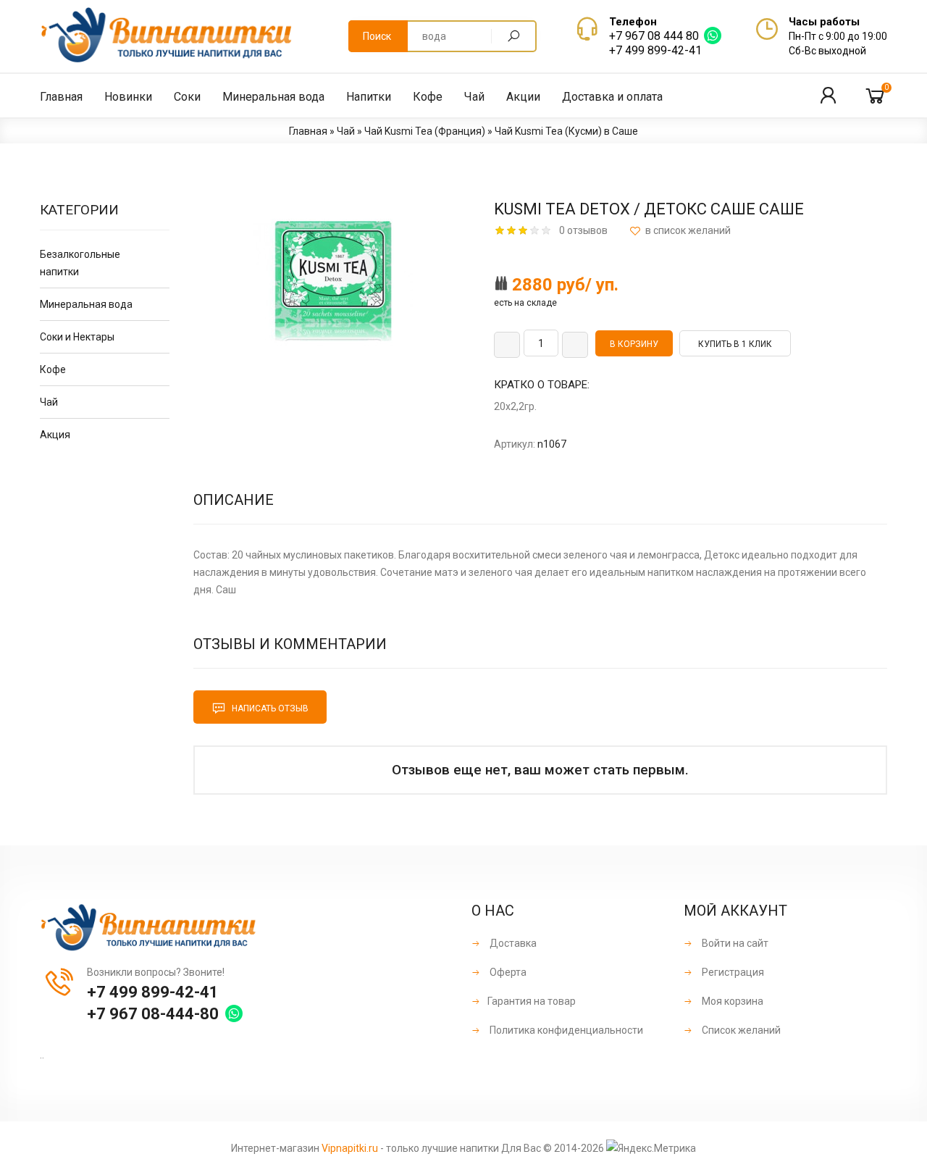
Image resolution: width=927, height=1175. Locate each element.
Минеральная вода (86, 304)
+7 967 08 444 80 (654, 36)
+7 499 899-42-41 (655, 50)
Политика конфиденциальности (565, 1030)
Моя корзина (731, 1001)
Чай (49, 402)
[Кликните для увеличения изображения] (333, 281)
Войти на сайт (734, 943)
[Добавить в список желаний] (680, 231)
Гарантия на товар (531, 1001)
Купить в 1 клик (735, 344)
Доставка (512, 943)
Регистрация (732, 972)
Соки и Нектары (77, 337)
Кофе (53, 369)
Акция (55, 434)
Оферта (507, 972)
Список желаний (740, 1030)
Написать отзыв (269, 708)
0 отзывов (583, 230)
